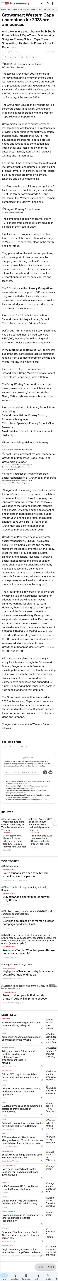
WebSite (34, 773)
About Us (16, 773)
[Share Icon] (42, 1028)
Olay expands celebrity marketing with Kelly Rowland (26, 898)
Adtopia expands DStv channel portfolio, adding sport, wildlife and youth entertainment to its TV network (18, 1057)
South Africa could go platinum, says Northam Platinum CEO (22, 1156)
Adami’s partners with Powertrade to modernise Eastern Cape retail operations (21, 1091)
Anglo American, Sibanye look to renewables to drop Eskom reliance (21, 1251)
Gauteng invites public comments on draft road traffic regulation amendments (22, 1108)
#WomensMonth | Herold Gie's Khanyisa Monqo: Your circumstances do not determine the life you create (22, 1140)
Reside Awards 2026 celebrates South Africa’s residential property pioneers (41, 839)
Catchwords (13, 52)
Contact (25, 773)
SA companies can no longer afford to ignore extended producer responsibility (22, 1218)
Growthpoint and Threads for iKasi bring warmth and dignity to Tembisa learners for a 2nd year (14, 841)
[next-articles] (55, 822)
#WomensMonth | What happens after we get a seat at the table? (29, 952)
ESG (9, 9)
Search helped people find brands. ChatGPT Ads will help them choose (25, 997)
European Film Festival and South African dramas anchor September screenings (20, 1235)
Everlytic (18, 880)
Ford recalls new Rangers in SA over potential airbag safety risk (21, 1024)
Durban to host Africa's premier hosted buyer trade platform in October (23, 1124)
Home (3, 9)
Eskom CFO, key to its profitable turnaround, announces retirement (20, 1076)
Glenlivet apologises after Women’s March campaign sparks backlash (28, 922)
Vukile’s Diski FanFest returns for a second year (23, 800)
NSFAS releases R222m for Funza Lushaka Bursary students (20, 1188)
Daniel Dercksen (7, 1241)
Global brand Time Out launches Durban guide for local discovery (19, 1202)
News (8, 773)
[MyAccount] (53, 3)
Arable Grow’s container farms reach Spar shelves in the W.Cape (21, 1038)
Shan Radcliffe (7, 1147)
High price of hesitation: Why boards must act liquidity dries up (28, 973)
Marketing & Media (21, 9)
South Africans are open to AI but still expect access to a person (25, 874)
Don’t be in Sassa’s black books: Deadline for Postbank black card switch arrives (20, 1172)
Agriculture (36, 9)
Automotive (49, 9)
